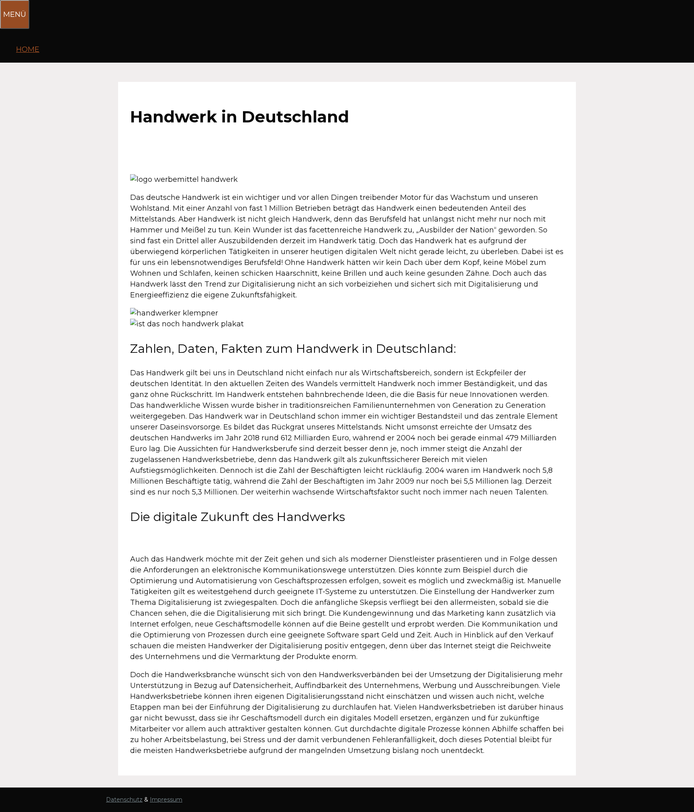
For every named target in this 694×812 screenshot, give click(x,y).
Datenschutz (124, 799)
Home (27, 49)
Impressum (166, 799)
